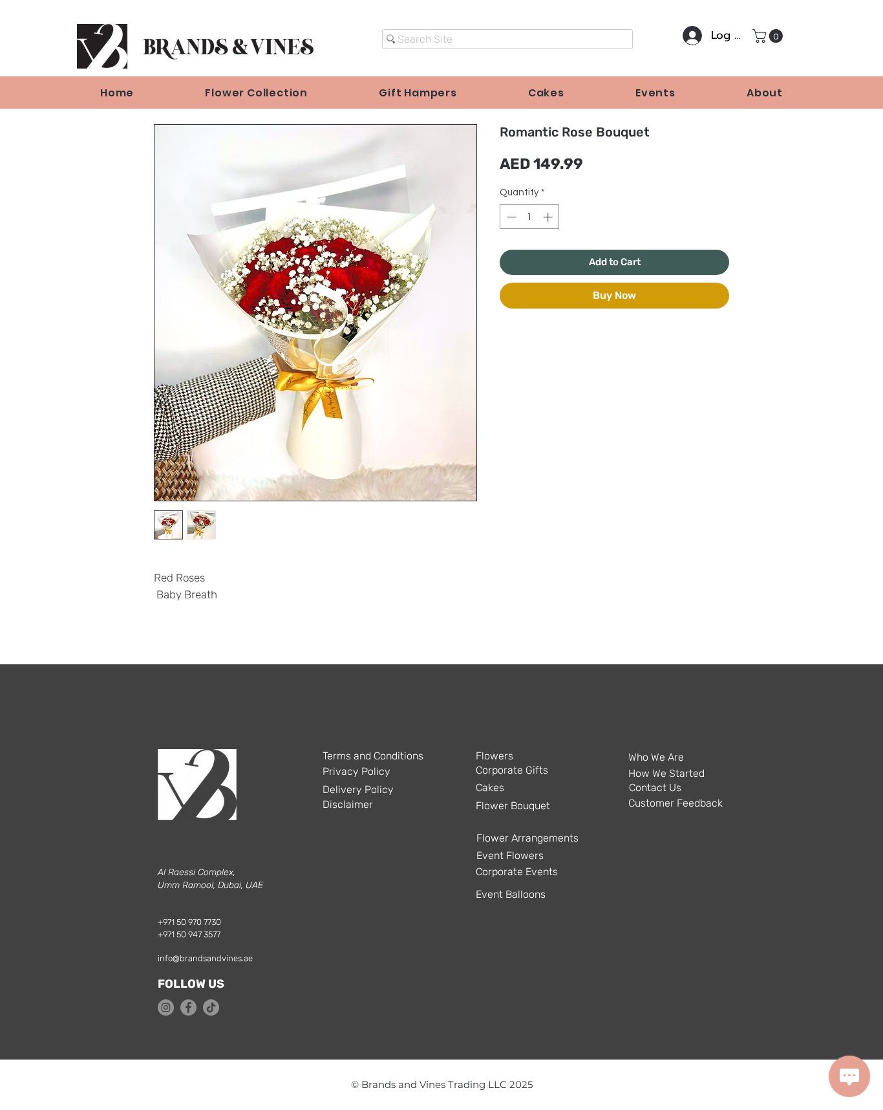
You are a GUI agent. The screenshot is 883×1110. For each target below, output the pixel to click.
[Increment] (549, 217)
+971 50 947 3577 (189, 934)
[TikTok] (211, 1007)
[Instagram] (166, 1007)
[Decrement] (510, 217)
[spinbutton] (529, 217)
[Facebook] (188, 1007)
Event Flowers (510, 855)
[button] (769, 36)
